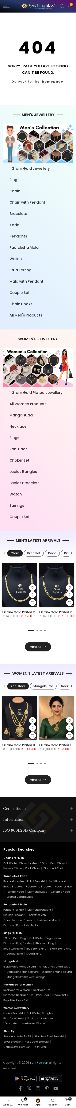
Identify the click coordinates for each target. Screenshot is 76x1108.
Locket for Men (37, 915)
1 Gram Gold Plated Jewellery (36, 392)
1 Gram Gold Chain (52, 863)
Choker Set (19, 460)
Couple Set (20, 292)
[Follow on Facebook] (20, 1089)
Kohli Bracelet (57, 881)
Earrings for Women (40, 1018)
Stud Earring (20, 270)
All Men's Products (26, 315)
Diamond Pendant (39, 909)
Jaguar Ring (15, 953)
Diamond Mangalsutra (57, 972)
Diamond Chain (53, 868)
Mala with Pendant (26, 281)
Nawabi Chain (12, 868)
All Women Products (28, 403)
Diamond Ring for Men (17, 943)
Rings (14, 437)
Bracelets (18, 213)
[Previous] (4, 553)
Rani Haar (18, 449)
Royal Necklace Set (15, 1000)
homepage (52, 81)
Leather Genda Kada (20, 897)
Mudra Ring (33, 953)
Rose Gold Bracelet (37, 1041)
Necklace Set (41, 990)
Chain (15, 191)
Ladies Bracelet (13, 1013)
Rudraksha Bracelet (39, 886)
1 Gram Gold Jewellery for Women (24, 1023)
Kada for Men (63, 886)
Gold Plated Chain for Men (20, 863)
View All (35, 647)
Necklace (18, 426)
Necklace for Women (16, 990)
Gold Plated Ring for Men (45, 938)
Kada (14, 224)
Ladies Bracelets (24, 482)
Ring (13, 179)
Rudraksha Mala (24, 247)
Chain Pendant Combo (18, 920)
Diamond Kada (37, 892)
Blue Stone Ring (36, 948)
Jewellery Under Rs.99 (17, 1036)
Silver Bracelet (12, 1041)
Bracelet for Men (13, 881)
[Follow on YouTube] (55, 1089)
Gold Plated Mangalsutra (19, 966)
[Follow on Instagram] (38, 1089)
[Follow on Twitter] (29, 1089)
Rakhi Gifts (40, 1047)
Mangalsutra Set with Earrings (26, 977)
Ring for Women (13, 1018)
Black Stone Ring (61, 948)
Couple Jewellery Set (16, 1047)
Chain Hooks (21, 303)
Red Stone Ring (13, 948)
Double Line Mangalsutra (23, 972)
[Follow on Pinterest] (47, 1089)
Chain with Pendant (27, 202)
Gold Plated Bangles (39, 1013)
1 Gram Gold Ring (14, 938)
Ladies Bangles (23, 471)
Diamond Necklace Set (18, 995)
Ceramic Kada (60, 892)
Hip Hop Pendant (13, 915)
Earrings (17, 505)
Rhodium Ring (44, 943)
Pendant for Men (13, 909)
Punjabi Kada (15, 892)
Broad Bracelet (13, 886)
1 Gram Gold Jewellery (30, 168)
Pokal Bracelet (36, 881)
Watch (16, 258)
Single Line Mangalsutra (54, 966)
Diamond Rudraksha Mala (20, 925)
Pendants (18, 236)
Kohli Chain (32, 868)
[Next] (71, 553)
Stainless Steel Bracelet (49, 1036)
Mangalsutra (21, 415)
